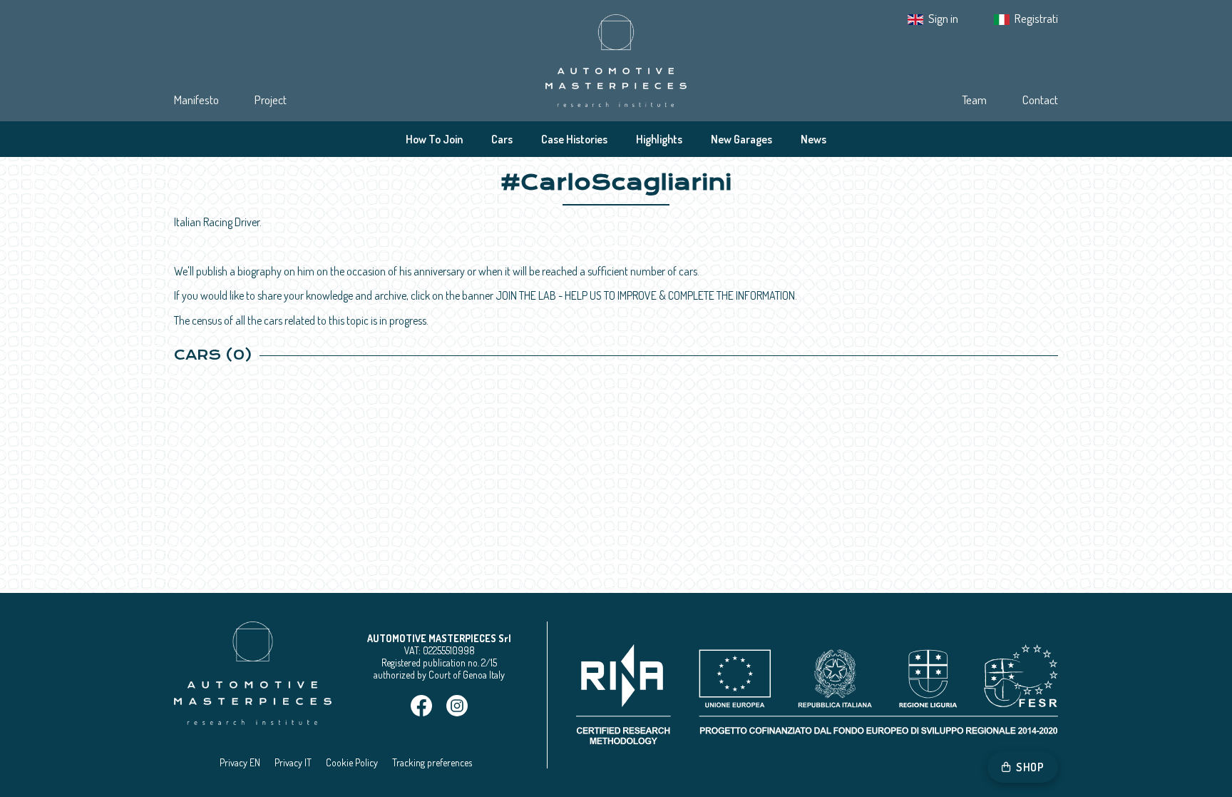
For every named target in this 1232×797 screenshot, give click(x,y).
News (813, 139)
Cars (502, 139)
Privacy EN (240, 762)
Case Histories (574, 139)
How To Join (434, 139)
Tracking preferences (432, 762)
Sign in (943, 18)
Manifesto (196, 99)
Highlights (659, 139)
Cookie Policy (352, 762)
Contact (1040, 99)
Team (974, 99)
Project (271, 99)
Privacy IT (293, 762)
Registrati (1036, 18)
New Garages (741, 139)
